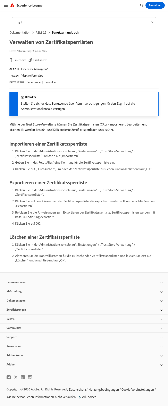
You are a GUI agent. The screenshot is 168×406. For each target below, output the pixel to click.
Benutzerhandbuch (65, 32)
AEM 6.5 (41, 32)
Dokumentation (19, 32)
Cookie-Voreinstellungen (137, 389)
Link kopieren (40, 59)
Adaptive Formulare (32, 75)
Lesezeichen (20, 59)
